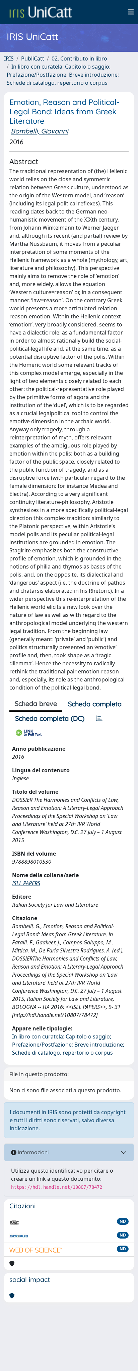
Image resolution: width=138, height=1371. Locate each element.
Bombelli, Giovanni (39, 131)
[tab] (99, 718)
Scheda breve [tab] (36, 703)
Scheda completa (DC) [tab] (49, 718)
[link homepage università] (40, 12)
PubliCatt (32, 58)
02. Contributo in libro (79, 58)
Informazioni (32, 1152)
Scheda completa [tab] (95, 704)
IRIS (9, 58)
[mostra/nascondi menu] (131, 12)
